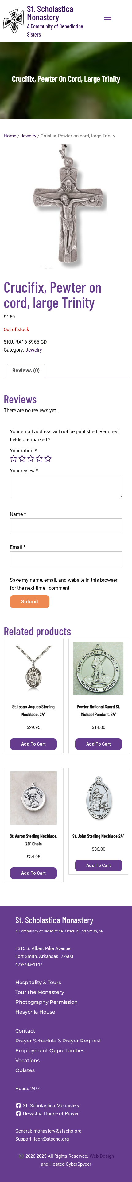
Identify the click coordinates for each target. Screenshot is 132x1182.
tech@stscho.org (51, 1139)
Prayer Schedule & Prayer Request (58, 1041)
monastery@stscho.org (57, 1131)
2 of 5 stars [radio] (22, 458)
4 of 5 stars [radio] (39, 458)
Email (17, 547)
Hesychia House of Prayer (50, 1114)
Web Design (102, 1156)
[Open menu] (107, 18)
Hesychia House (35, 1012)
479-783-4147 (28, 964)
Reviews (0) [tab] (26, 370)
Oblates (25, 1070)
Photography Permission (46, 1002)
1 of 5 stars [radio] (13, 458)
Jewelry (28, 136)
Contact (25, 1031)
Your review (24, 471)
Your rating (23, 451)
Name (18, 514)
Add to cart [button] (33, 744)
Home (10, 136)
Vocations (27, 1060)
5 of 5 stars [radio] (48, 458)
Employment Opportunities (49, 1051)
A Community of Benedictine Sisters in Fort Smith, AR (59, 931)
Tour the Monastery (39, 992)
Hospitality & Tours (38, 982)
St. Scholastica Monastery (50, 12)
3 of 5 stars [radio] (30, 458)
